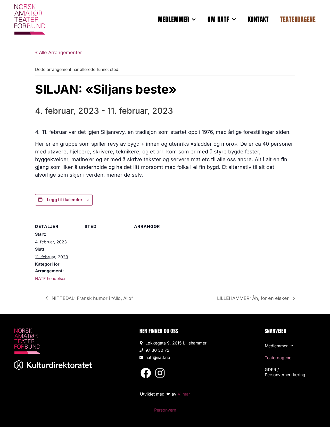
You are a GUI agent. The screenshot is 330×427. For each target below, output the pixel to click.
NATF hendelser (50, 278)
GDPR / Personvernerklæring (285, 372)
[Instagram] (159, 373)
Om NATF (218, 19)
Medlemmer (173, 19)
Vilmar (184, 394)
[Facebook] (145, 373)
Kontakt (258, 19)
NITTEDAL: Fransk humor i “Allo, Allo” (91, 298)
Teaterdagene (298, 19)
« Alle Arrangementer (58, 52)
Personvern (165, 410)
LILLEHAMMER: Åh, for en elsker (253, 298)
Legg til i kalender (64, 199)
